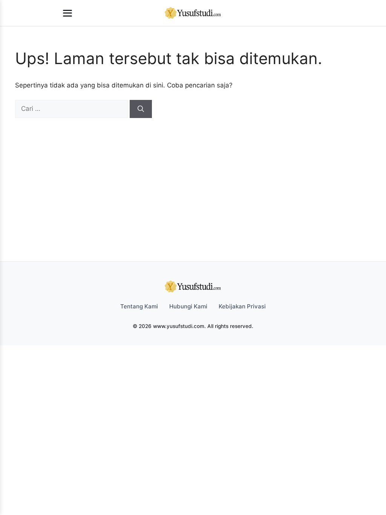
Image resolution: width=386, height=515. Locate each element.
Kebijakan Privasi (242, 306)
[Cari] (141, 109)
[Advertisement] (189, 174)
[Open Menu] (67, 13)
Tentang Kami (139, 306)
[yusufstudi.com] (193, 13)
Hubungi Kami (188, 306)
